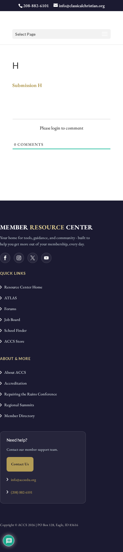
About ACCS (14, 372)
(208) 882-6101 (20, 492)
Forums (9, 308)
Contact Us (20, 464)
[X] (32, 258)
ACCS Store (13, 341)
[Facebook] (5, 258)
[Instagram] (19, 258)
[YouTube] (46, 258)
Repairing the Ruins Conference (29, 394)
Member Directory (18, 415)
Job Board (11, 319)
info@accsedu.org (23, 479)
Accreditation (14, 383)
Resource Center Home (22, 287)
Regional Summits (18, 404)
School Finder (14, 330)
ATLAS (9, 297)
